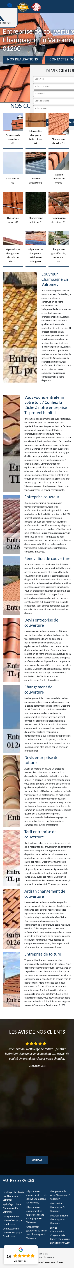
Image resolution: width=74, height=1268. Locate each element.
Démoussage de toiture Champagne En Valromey (12, 1233)
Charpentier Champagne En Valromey (57, 1207)
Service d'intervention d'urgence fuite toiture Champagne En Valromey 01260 (60, 1235)
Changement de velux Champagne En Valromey (60, 1195)
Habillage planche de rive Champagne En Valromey (13, 1196)
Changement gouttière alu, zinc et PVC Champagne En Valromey (36, 1233)
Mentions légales (54, 1263)
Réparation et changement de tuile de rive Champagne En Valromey (36, 1197)
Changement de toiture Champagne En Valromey (12, 1220)
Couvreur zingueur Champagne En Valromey (59, 1219)
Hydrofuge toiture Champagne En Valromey (12, 1208)
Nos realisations (22, 59)
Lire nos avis (20, 1261)
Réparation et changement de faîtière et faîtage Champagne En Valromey (35, 1215)
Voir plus (37, 1160)
